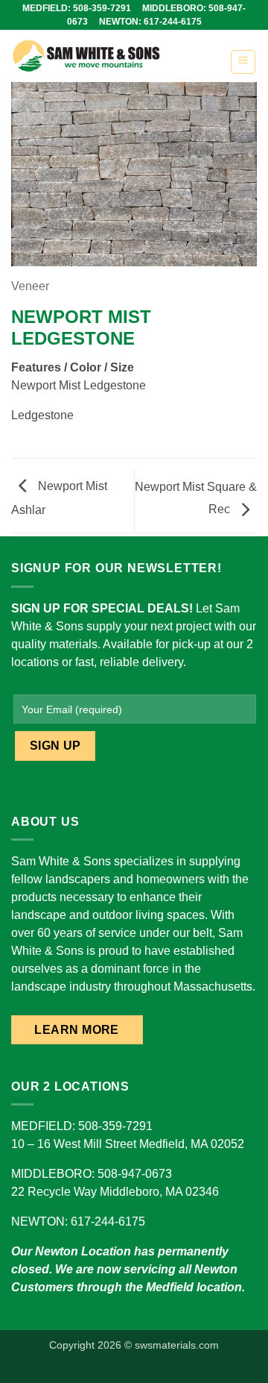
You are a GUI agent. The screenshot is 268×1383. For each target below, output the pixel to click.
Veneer (30, 286)
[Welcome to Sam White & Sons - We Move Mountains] (115, 56)
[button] (243, 62)
